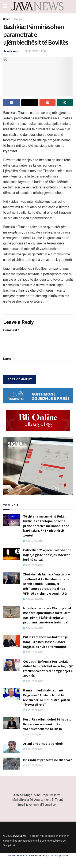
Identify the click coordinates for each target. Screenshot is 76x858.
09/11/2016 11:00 (35, 51)
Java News (10, 51)
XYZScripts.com (59, 855)
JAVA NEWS (19, 835)
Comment (11, 330)
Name (7, 358)
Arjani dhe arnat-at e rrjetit (43, 743)
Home (6, 19)
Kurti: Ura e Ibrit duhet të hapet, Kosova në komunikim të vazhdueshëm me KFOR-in (47, 724)
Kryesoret (19, 19)
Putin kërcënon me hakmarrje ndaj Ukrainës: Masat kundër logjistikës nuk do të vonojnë (45, 642)
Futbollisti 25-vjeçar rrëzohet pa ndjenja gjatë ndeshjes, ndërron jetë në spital (47, 555)
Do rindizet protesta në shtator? (47, 760)
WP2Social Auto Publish (21, 855)
